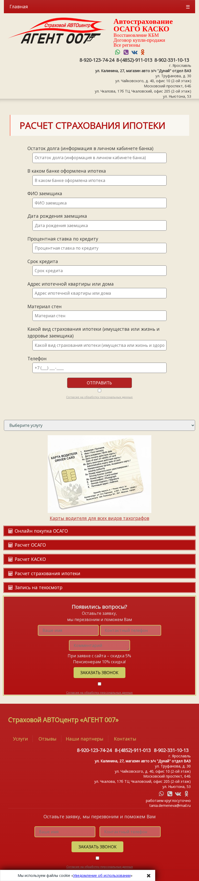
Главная (19, 6)
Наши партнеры (84, 739)
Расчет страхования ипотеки (46, 573)
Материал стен (44, 306)
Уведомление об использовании (102, 875)
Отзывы (47, 739)
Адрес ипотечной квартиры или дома (70, 284)
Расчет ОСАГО (29, 545)
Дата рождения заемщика (57, 216)
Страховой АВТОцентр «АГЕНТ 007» (63, 719)
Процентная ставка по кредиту (62, 239)
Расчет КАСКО (29, 559)
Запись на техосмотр (37, 587)
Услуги (20, 739)
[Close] (148, 875)
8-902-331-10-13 (171, 60)
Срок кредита (42, 261)
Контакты (125, 739)
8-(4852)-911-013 (134, 60)
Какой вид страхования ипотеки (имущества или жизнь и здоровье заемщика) (93, 332)
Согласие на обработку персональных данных (99, 397)
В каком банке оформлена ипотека (66, 171)
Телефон (37, 358)
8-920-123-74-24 (97, 60)
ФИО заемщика (44, 193)
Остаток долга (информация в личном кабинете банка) (90, 148)
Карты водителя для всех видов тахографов (99, 518)
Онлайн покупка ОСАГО (40, 531)
